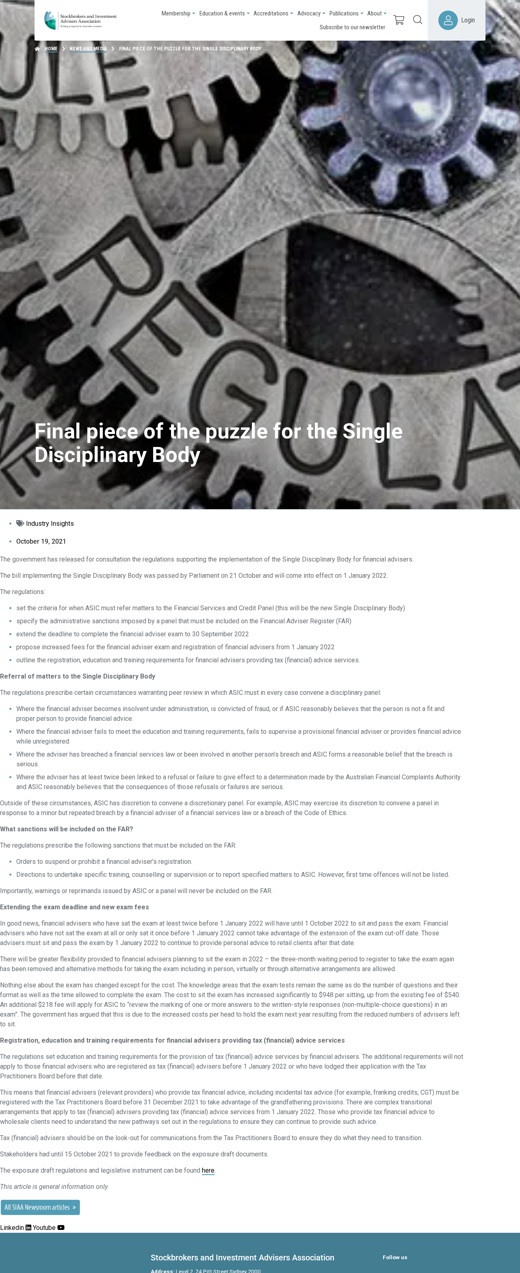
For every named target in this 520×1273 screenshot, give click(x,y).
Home (51, 49)
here (208, 1170)
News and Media (88, 49)
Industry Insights (50, 523)
